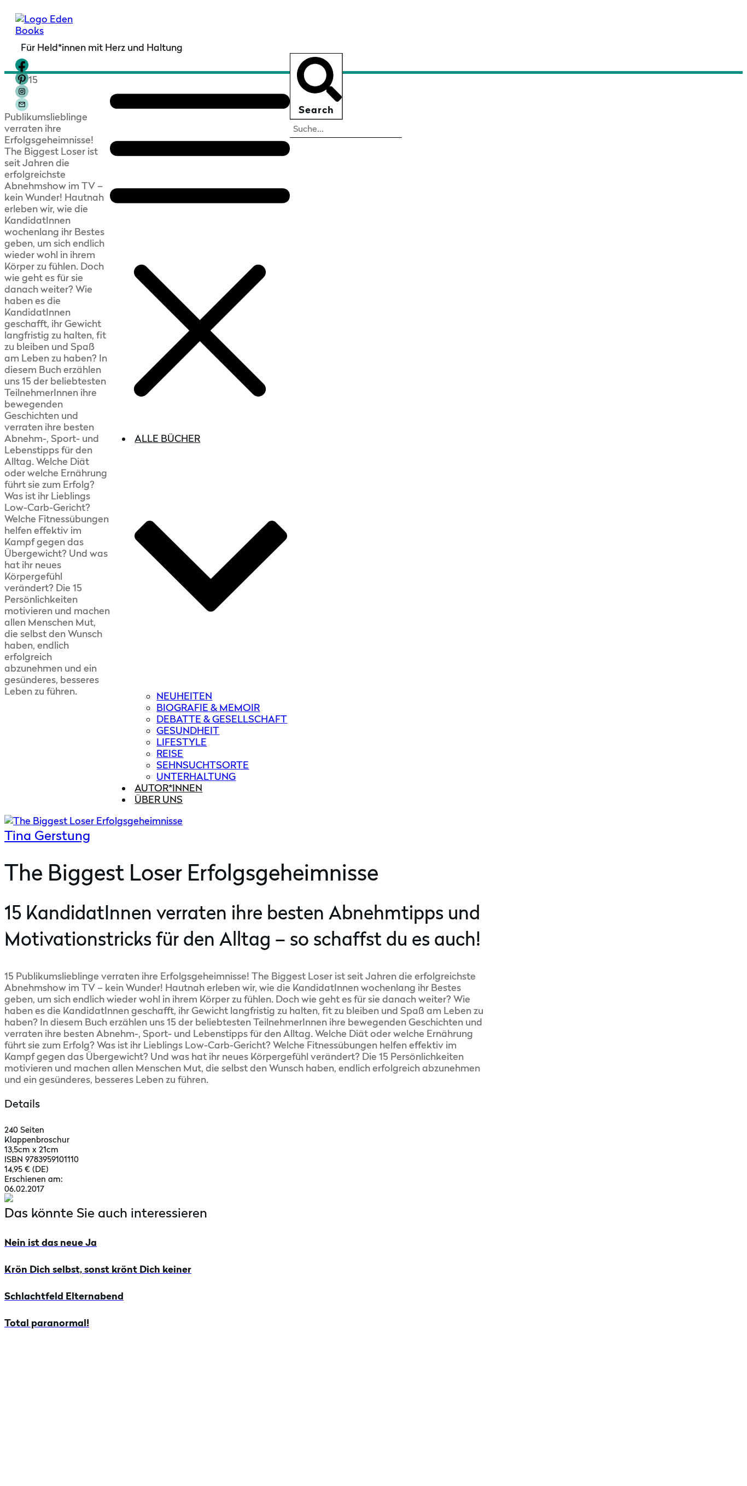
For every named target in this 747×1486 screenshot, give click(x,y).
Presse (19, 1376)
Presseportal (33, 1393)
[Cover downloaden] (8, 1199)
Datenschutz (510, 1466)
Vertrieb (23, 1410)
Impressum (458, 1466)
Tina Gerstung (47, 835)
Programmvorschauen (55, 1427)
